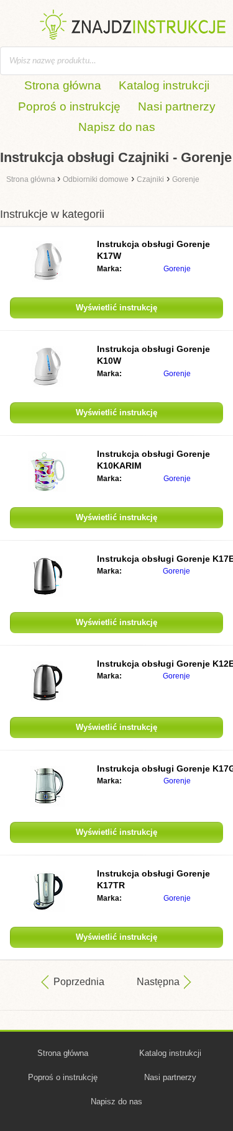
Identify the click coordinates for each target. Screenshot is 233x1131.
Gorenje (177, 268)
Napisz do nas (116, 126)
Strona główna (62, 85)
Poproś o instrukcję (69, 106)
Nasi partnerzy (177, 106)
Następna (158, 981)
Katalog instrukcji (164, 85)
